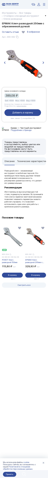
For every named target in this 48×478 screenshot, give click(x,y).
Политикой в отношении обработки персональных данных (17, 468)
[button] (4, 62)
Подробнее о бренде (21, 130)
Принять (9, 474)
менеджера (21, 106)
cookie (26, 462)
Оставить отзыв (10, 32)
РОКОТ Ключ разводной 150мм (9, 261)
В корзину (12, 275)
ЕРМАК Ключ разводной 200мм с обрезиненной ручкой (34, 261)
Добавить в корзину (22, 112)
